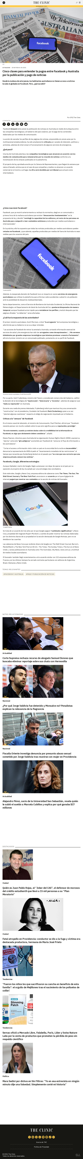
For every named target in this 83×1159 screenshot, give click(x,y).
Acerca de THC (41, 1142)
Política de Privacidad (41, 1147)
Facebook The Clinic (33, 1137)
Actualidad (6, 67)
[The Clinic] (6, 2)
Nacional (6, 701)
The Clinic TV (43, 1137)
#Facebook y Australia (13, 574)
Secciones (79, 2)
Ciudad (6, 883)
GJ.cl (77, 1155)
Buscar (77, 2)
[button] (4, 124)
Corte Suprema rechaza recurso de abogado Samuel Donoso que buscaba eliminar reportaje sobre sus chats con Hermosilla (38, 659)
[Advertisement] (41, 190)
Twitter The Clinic (29, 1137)
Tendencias (7, 979)
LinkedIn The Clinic (46, 1137)
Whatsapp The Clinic (39, 1137)
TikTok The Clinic (50, 1137)
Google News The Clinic (53, 1137)
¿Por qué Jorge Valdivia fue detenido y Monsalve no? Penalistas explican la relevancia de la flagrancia (38, 707)
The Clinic (11, 1154)
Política (6, 1076)
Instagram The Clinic (36, 1137)
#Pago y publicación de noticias (40, 574)
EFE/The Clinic (75, 117)
